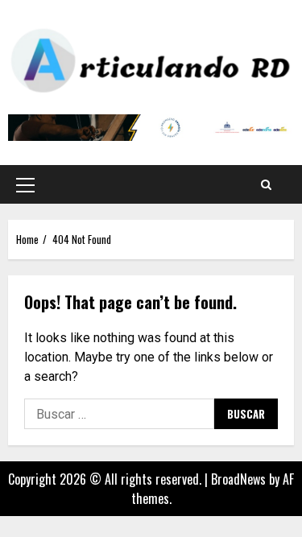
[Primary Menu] (25, 184)
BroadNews (238, 479)
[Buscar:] (119, 414)
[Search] (266, 184)
